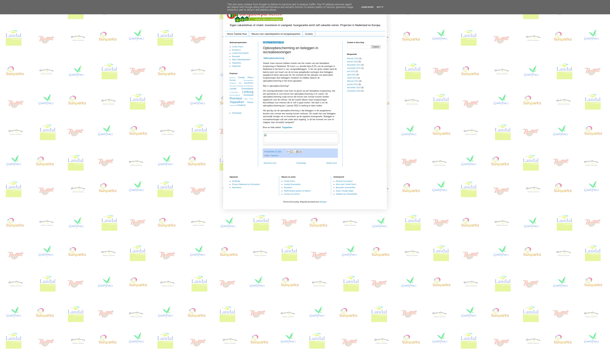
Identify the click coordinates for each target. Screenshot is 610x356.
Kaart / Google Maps (344, 191)
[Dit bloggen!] (291, 151)
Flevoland (233, 86)
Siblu (246, 99)
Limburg (247, 91)
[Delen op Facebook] (297, 151)
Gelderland (241, 86)
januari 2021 (352, 84)
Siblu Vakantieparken (241, 59)
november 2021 (354, 68)
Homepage (301, 163)
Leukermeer (234, 92)
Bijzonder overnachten (345, 187)
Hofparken (249, 86)
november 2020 (354, 91)
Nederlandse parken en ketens (297, 191)
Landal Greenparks (240, 53)
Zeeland (241, 105)
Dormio (233, 80)
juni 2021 (351, 71)
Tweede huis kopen (344, 181)
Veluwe (250, 102)
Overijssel (248, 95)
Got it (380, 7)
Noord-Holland (235, 95)
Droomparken (248, 80)
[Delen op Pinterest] (300, 151)
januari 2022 (352, 62)
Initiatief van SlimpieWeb (346, 194)
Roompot (236, 56)
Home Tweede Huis (237, 34)
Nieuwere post (270, 163)
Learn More (367, 7)
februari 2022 (353, 58)
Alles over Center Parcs (346, 184)
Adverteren (236, 187)
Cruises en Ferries (292, 194)
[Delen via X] (294, 151)
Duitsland (233, 83)
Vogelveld (236, 66)
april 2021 (351, 75)
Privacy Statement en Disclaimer (246, 184)
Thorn (251, 99)
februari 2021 (353, 81)
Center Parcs (237, 47)
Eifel (240, 83)
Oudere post (331, 163)
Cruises (309, 34)
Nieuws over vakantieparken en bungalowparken (275, 34)
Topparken (274, 155)
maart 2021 (352, 78)
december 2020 (354, 87)
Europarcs (236, 50)
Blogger (323, 202)
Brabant (232, 78)
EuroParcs (248, 83)
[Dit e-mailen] (288, 151)
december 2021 (354, 65)
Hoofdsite (236, 181)
